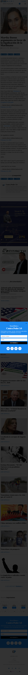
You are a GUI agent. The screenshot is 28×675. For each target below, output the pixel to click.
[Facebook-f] (12, 348)
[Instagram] (19, 348)
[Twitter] (16, 348)
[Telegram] (8, 348)
